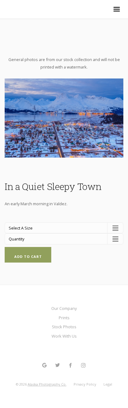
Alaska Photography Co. (47, 384)
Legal (107, 384)
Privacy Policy (85, 384)
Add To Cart (28, 256)
